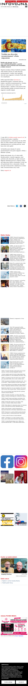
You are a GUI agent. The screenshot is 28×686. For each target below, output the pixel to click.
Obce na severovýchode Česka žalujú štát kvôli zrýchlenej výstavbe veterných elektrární (13, 392)
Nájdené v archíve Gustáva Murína (11, 580)
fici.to (16, 635)
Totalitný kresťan (6, 574)
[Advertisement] (14, 22)
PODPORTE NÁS (10, 1)
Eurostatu (16, 79)
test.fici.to (21, 635)
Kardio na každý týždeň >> (21, 576)
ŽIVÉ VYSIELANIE (22, 1)
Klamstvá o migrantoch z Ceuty (17, 318)
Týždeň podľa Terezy (7, 582)
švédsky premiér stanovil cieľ (16, 137)
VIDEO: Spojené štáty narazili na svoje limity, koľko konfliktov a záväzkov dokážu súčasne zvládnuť (12, 402)
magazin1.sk (7, 170)
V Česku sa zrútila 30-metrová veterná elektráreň (11, 415)
